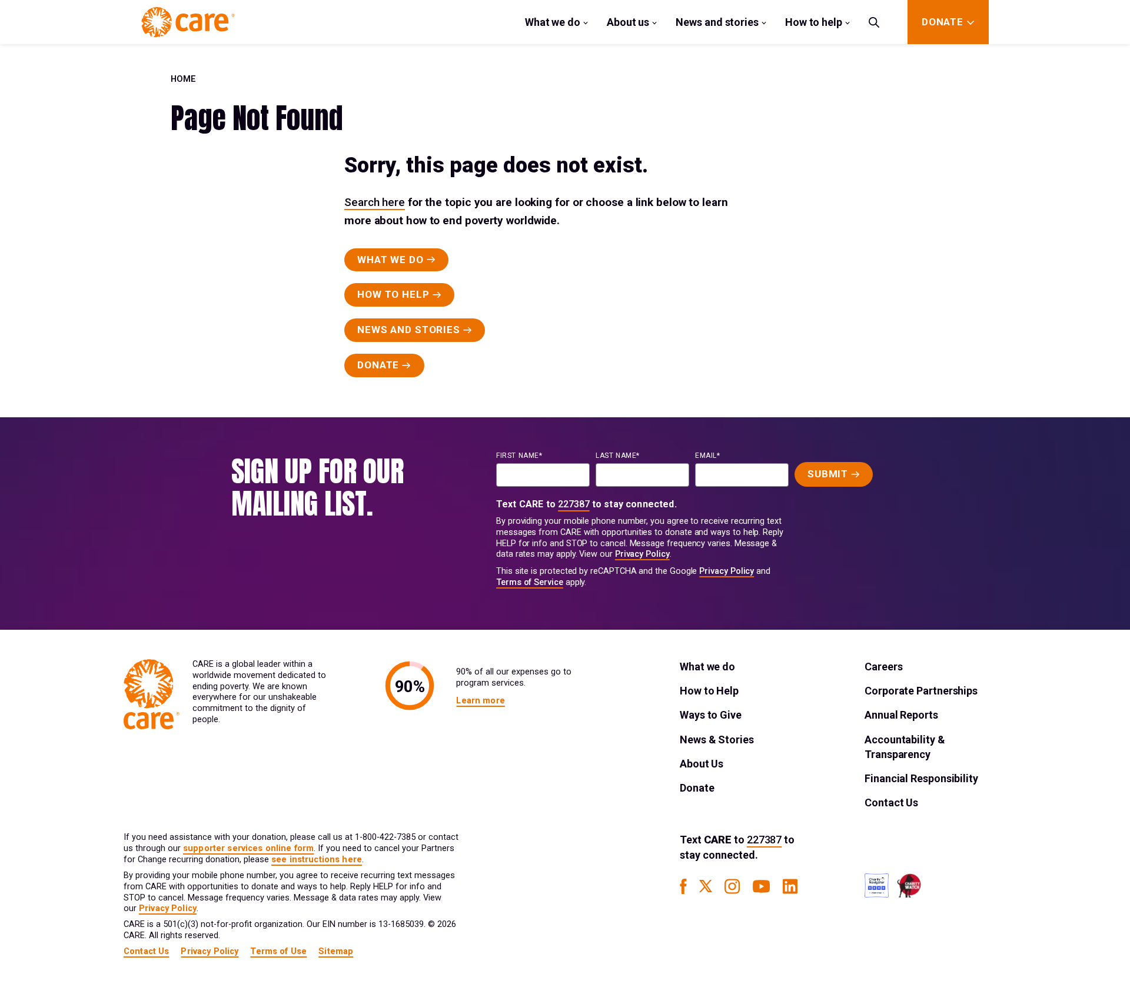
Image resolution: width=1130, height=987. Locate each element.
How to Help (709, 690)
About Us (701, 763)
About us (628, 22)
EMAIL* (707, 455)
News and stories (717, 22)
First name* (519, 455)
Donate (697, 788)
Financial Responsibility (921, 778)
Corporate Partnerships (921, 690)
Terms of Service (529, 582)
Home (183, 79)
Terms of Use (278, 951)
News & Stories (717, 739)
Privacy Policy (642, 554)
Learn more (480, 701)
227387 (574, 504)
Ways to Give (711, 715)
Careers (883, 666)
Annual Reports (901, 715)
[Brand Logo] (188, 22)
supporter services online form (248, 848)
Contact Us (891, 802)
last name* (618, 455)
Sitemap (335, 951)
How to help (813, 22)
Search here (374, 202)
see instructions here (316, 860)
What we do (552, 22)
